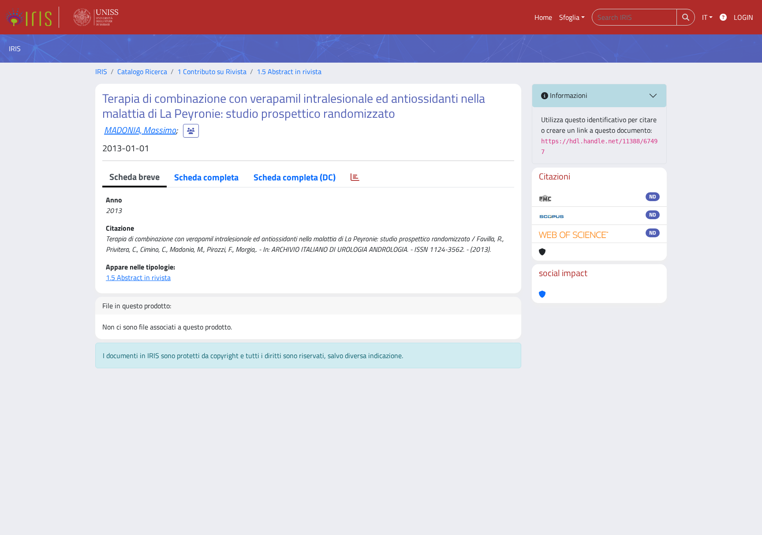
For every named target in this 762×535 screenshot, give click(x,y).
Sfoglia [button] (569, 17)
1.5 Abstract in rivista (289, 71)
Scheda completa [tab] (206, 177)
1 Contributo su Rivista (212, 71)
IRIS (101, 71)
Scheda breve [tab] (134, 176)
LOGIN (743, 17)
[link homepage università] (95, 17)
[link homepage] (32, 17)
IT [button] (704, 17)
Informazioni (567, 95)
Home (543, 17)
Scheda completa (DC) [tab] (295, 177)
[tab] (355, 177)
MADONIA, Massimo (140, 130)
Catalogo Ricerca (142, 71)
